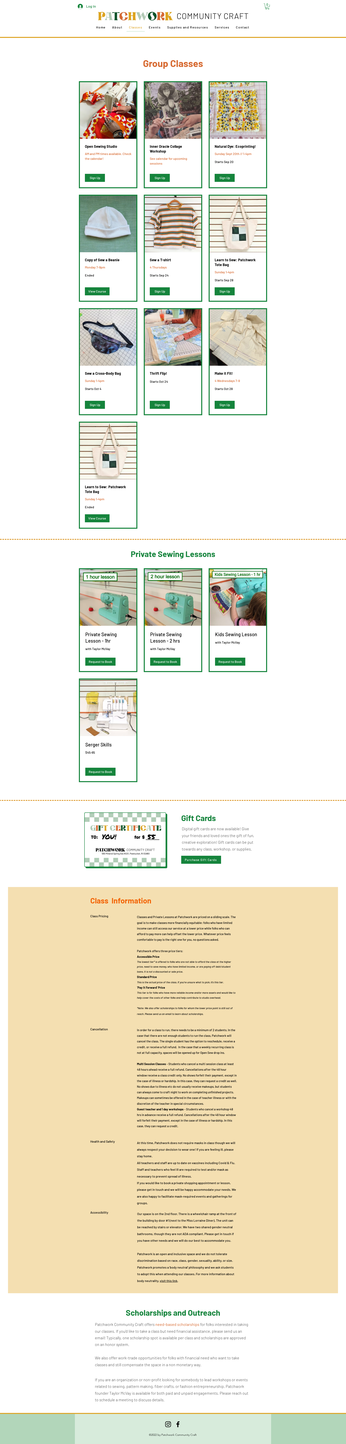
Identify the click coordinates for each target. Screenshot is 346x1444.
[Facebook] (178, 1424)
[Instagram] (168, 1424)
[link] (108, 146)
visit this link (168, 1281)
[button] (267, 6)
